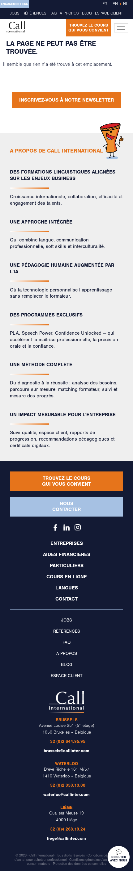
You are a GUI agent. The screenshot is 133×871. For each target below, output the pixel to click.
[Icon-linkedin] (66, 527)
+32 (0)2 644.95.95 (66, 741)
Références (34, 13)
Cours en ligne (66, 577)
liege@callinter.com (66, 838)
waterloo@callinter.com (66, 794)
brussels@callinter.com (66, 750)
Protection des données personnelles (79, 864)
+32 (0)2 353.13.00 (66, 785)
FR (104, 4)
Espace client (109, 13)
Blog (87, 13)
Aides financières (66, 554)
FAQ (53, 13)
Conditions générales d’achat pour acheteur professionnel (66, 857)
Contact (66, 599)
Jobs (14, 13)
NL (125, 4)
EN (115, 4)
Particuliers (67, 565)
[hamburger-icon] (121, 27)
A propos (69, 13)
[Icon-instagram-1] (77, 527)
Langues (66, 588)
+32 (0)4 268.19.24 (66, 829)
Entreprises (66, 543)
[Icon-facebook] (55, 527)
